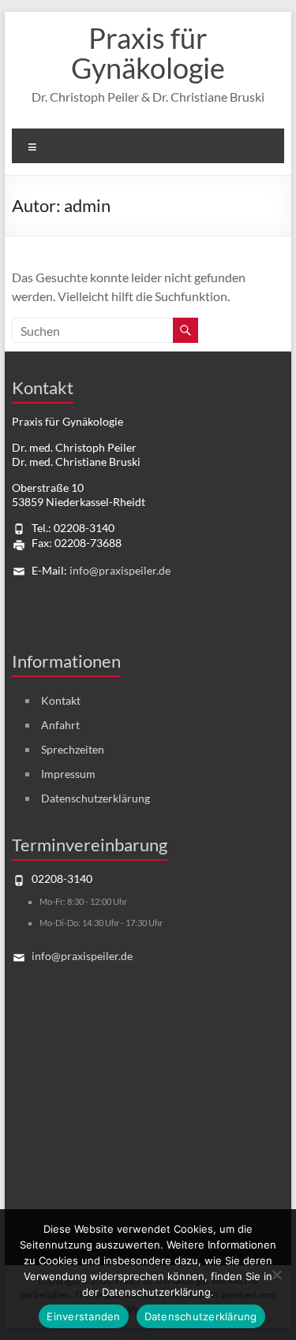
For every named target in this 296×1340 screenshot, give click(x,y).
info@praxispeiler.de (119, 570)
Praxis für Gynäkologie (148, 52)
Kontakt (61, 700)
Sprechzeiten (72, 749)
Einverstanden (83, 1316)
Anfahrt (60, 724)
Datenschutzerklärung (95, 798)
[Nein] (276, 1274)
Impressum (68, 773)
